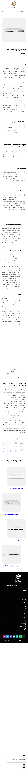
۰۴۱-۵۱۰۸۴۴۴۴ (21, 626)
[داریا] (14, 5)
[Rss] (4, 636)
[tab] (20, 59)
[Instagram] (23, 636)
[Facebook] (11, 636)
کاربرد (13, 59)
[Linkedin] (14, 636)
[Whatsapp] (20, 636)
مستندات (7, 59)
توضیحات (20, 59)
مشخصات (10, 59)
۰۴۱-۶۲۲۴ (22, 623)
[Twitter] (7, 636)
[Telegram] (17, 636)
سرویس (18, 59)
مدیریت (15, 59)
